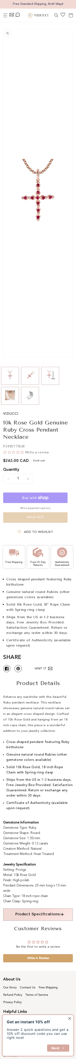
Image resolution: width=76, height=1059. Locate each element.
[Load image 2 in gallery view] (30, 376)
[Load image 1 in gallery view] (10, 376)
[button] (5, 15)
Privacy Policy (12, 1002)
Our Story (10, 987)
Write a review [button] (38, 958)
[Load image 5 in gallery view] (30, 396)
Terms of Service (36, 994)
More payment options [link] (35, 508)
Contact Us (27, 987)
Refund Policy (12, 994)
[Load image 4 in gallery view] (10, 396)
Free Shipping (48, 987)
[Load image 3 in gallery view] (50, 376)
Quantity (11, 470)
